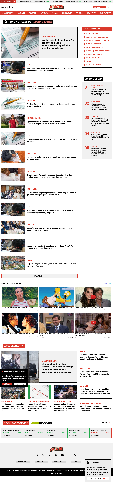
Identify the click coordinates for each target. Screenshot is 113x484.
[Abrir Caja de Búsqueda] (109, 7)
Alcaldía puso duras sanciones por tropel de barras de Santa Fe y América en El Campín (95, 408)
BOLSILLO (55, 13)
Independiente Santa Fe (95, 58)
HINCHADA (44, 13)
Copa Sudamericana (93, 65)
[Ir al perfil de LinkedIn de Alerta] (49, 455)
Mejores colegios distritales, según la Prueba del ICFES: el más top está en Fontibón (51, 265)
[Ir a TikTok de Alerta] (69, 455)
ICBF (108, 40)
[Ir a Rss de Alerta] (75, 455)
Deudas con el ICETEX (94, 54)
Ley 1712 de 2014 (56, 473)
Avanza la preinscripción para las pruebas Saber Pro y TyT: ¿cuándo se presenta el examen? (50, 247)
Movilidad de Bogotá (94, 44)
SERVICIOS (79, 13)
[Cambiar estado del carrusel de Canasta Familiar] (14, 1)
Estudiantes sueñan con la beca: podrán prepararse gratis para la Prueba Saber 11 (51, 158)
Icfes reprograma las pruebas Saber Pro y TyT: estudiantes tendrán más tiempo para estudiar (50, 69)
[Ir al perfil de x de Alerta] (43, 455)
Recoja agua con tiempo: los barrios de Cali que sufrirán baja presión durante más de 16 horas (12, 407)
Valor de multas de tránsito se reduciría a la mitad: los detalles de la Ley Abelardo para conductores (64, 407)
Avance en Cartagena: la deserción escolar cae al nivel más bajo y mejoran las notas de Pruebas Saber (52, 87)
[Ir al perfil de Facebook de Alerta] (37, 455)
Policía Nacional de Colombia (97, 37)
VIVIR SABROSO (105, 13)
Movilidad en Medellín (94, 47)
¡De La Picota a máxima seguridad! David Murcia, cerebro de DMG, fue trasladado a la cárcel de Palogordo (98, 152)
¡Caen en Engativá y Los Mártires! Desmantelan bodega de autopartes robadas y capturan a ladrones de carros (57, 368)
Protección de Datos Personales (80, 470)
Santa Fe (89, 61)
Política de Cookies (98, 474)
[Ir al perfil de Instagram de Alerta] (56, 455)
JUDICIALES (21, 13)
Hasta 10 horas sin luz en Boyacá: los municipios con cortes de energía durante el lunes (100, 137)
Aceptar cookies (96, 478)
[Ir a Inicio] (56, 7)
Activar (7, 384)
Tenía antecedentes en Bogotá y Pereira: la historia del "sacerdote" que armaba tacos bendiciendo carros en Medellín (100, 122)
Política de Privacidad (45, 470)
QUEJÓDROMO (7, 13)
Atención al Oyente (61, 470)
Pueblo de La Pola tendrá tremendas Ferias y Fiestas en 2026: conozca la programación (94, 374)
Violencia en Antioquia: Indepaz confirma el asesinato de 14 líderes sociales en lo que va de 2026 (94, 357)
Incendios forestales (94, 40)
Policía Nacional (92, 33)
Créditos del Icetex (102, 51)
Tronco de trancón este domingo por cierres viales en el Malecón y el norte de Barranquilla (39, 407)
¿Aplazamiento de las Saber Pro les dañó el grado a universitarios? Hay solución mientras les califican (58, 44)
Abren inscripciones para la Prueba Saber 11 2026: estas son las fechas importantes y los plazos (51, 211)
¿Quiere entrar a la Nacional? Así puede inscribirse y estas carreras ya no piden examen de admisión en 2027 (49, 123)
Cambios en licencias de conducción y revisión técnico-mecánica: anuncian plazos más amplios (100, 92)
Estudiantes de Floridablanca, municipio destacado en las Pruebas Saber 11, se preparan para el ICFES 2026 (49, 176)
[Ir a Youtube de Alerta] (62, 455)
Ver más (104, 423)
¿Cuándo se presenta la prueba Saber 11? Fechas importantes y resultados (52, 140)
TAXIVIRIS (32, 13)
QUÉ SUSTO (91, 13)
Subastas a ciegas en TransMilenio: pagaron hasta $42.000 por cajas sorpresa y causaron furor (99, 106)
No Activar (20, 384)
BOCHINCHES (67, 13)
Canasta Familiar (6, 1)
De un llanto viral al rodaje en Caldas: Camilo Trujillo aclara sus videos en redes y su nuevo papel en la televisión (95, 391)
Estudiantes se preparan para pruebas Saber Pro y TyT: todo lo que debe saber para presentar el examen (51, 194)
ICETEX (88, 51)
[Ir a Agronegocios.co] (41, 422)
